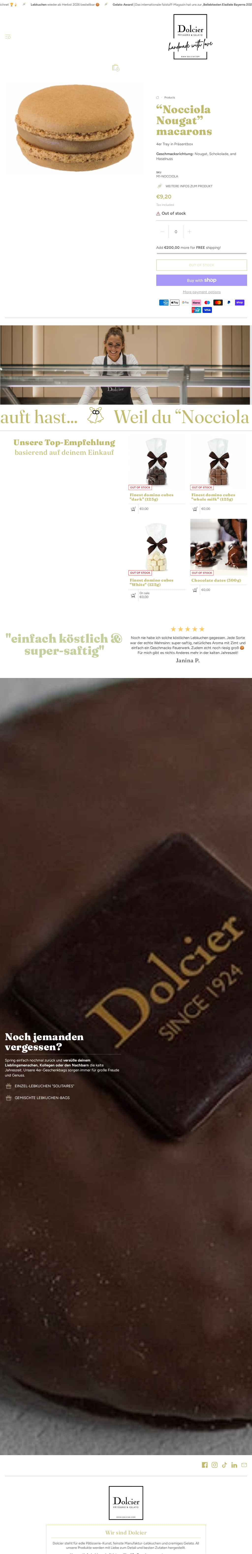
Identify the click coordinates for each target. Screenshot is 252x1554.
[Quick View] (133, 509)
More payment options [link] (202, 292)
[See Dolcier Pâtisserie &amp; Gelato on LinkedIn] (234, 1465)
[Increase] (189, 232)
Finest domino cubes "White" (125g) (151, 582)
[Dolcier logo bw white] (126, 1503)
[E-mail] (244, 1465)
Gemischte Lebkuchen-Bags (42, 1098)
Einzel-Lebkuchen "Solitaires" (44, 1086)
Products (169, 97)
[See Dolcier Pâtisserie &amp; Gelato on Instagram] (215, 1465)
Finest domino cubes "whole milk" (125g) (213, 497)
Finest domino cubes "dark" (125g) (151, 497)
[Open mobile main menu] (8, 37)
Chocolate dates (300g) (216, 580)
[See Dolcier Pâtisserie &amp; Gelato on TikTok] (224, 1465)
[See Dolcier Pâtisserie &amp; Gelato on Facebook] (205, 1465)
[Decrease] (162, 232)
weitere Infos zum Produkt (189, 186)
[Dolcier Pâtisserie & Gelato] (190, 37)
